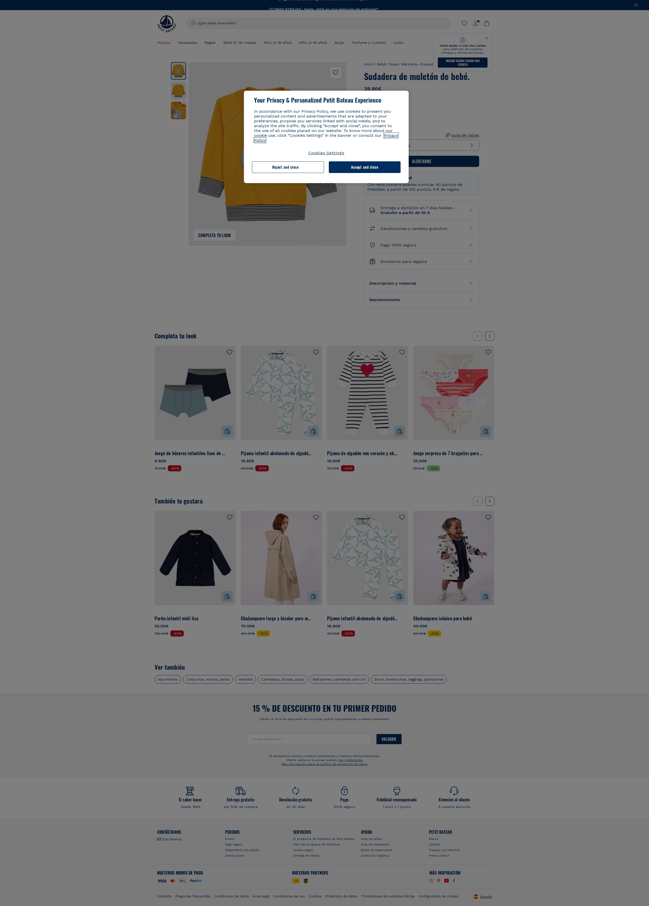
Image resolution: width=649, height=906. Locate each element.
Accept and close (364, 167)
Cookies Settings (326, 152)
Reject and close (285, 167)
